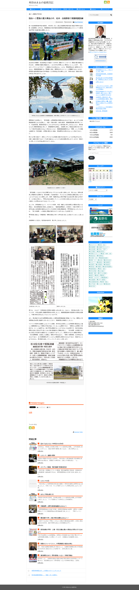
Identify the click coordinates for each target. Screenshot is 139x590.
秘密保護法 (93, 268)
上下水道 (93, 284)
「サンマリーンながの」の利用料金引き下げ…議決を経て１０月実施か (104, 87)
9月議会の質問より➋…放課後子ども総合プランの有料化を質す (104, 103)
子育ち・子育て (102, 249)
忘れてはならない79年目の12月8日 (52, 443)
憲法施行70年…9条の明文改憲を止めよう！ (55, 518)
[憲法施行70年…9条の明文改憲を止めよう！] (33, 521)
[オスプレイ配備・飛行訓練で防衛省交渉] (33, 470)
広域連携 (93, 279)
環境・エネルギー (95, 277)
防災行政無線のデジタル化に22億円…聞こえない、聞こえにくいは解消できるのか (104, 93)
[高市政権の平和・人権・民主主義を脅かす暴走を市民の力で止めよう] (33, 532)
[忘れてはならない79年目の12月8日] (33, 446)
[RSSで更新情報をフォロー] (108, 2)
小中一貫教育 (101, 279)
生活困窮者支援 (94, 282)
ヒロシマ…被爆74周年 (48, 455)
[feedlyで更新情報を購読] (105, 2)
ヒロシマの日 (45, 481)
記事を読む (40, 451)
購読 (91, 157)
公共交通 (93, 249)
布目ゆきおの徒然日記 (41, 2)
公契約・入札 (94, 258)
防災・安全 (102, 245)
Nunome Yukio (78, 432)
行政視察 (93, 247)
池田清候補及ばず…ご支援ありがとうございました (46, 570)
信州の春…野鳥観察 (101, 111)
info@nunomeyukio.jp (100, 60)
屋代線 (92, 266)
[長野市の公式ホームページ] (101, 223)
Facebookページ (100, 333)
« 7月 (89, 181)
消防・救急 (104, 282)
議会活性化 (101, 251)
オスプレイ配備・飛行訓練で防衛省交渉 (54, 467)
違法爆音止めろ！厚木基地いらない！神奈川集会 (56, 555)
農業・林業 (93, 273)
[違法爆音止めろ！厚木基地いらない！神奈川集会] (33, 558)
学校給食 (107, 264)
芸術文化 (93, 255)
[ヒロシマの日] (33, 483)
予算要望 (99, 264)
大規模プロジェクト (103, 247)
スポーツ (93, 262)
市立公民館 (93, 271)
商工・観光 (102, 268)
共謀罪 (92, 264)
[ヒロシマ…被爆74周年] (33, 458)
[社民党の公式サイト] (101, 236)
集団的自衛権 (104, 258)
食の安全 (93, 286)
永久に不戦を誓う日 (47, 494)
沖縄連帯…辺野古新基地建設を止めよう (54, 506)
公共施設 (93, 251)
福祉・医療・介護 (106, 253)
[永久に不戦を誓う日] (33, 497)
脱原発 (100, 262)
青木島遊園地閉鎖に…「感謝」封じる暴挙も (44, 575)
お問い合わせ (100, 82)
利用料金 (100, 255)
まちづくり (93, 245)
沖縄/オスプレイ (95, 253)
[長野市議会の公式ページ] (101, 230)
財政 (103, 275)
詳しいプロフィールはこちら (98, 52)
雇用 (97, 275)
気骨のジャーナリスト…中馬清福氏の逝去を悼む (56, 543)
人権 (101, 260)
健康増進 (105, 277)
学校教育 (107, 262)
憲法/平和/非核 (78, 22)
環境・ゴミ (93, 260)
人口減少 (102, 271)
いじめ (100, 284)
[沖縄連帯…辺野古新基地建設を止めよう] (33, 509)
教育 (92, 275)
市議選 (99, 266)
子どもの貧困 (103, 273)
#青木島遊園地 (107, 266)
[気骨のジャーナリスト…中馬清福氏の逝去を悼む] (33, 546)
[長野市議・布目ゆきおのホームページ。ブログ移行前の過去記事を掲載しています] (101, 214)
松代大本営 (108, 260)
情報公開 (107, 284)
